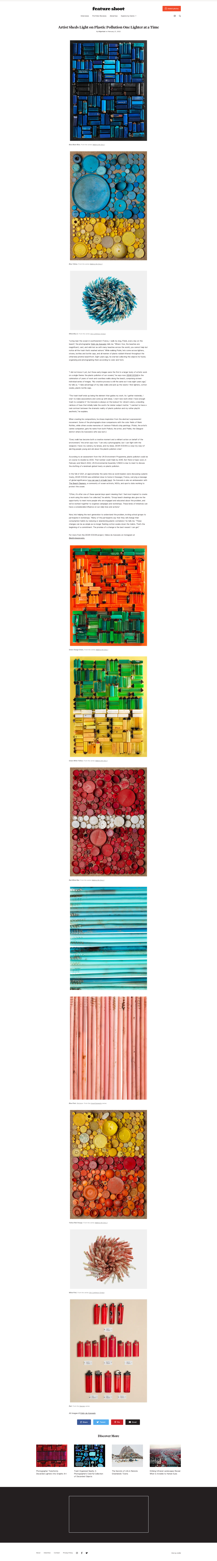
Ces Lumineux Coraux (98, 334)
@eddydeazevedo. (77, 538)
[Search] (180, 16)
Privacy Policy (68, 1553)
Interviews (85, 16)
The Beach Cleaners (77, 483)
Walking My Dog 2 (96, 264)
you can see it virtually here (99, 480)
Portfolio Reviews (99, 16)
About (38, 1553)
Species (82, 1406)
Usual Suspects (96, 1103)
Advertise (114, 16)
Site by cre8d (176, 1553)
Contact (57, 1553)
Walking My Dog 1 (99, 145)
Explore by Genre (127, 16)
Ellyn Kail (102, 31)
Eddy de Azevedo (98, 344)
